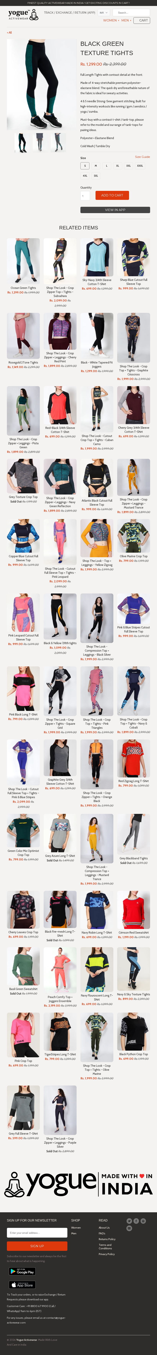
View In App (115, 210)
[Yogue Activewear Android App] (22, 1276)
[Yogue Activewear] (23, 15)
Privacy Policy (107, 1254)
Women (111, 20)
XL (117, 165)
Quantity (86, 187)
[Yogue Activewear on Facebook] (136, 1221)
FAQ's (102, 1233)
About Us (104, 1227)
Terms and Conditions (105, 1246)
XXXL (140, 165)
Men (126, 20)
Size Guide (142, 157)
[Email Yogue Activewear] (129, 1228)
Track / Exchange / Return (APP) (69, 12)
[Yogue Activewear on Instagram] (143, 1221)
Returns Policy (107, 1239)
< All (9, 32)
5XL (96, 175)
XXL (128, 165)
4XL (85, 175)
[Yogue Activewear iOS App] (22, 1290)
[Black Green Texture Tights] (42, 84)
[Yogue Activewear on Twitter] (129, 1221)
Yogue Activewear (26, 1340)
